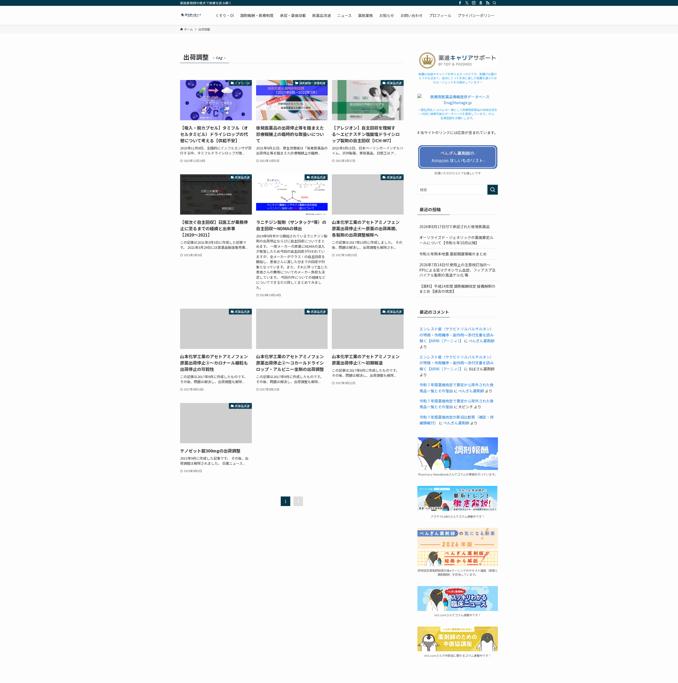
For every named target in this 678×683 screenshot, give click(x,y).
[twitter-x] (466, 3)
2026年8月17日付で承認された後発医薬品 (454, 226)
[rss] (487, 3)
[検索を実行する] (492, 190)
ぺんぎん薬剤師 (481, 340)
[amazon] (480, 3)
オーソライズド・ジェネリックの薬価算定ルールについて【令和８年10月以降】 (456, 240)
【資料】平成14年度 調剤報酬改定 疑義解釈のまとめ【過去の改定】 (457, 288)
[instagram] (473, 3)
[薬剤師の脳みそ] (191, 15)
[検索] (494, 3)
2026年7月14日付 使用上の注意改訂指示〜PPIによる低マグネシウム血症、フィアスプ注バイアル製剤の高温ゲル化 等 (457, 270)
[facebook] (460, 3)
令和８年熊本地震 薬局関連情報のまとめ (453, 253)
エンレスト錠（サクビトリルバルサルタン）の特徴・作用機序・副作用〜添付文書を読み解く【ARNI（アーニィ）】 (457, 334)
